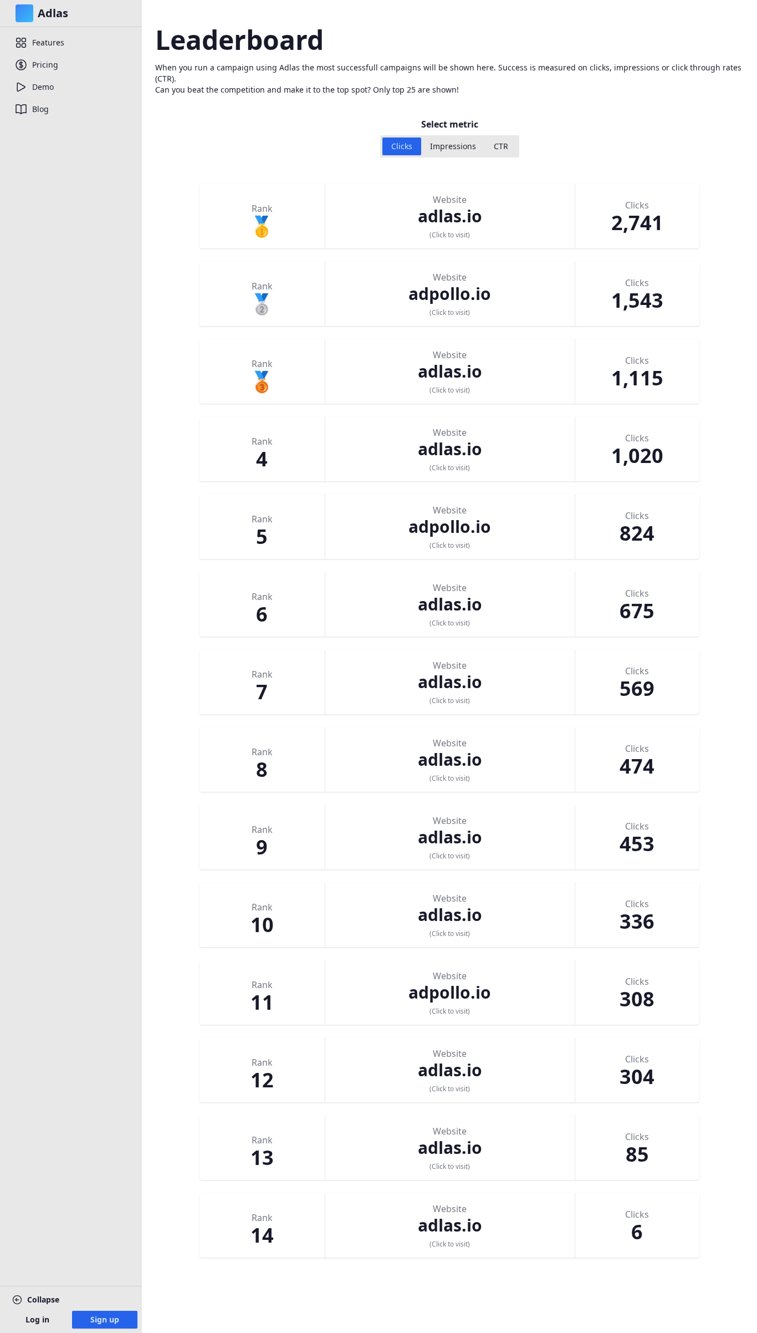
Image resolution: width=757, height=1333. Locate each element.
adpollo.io (449, 293)
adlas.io (450, 216)
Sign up (104, 1319)
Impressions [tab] (453, 146)
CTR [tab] (501, 146)
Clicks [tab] (401, 146)
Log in (37, 1319)
